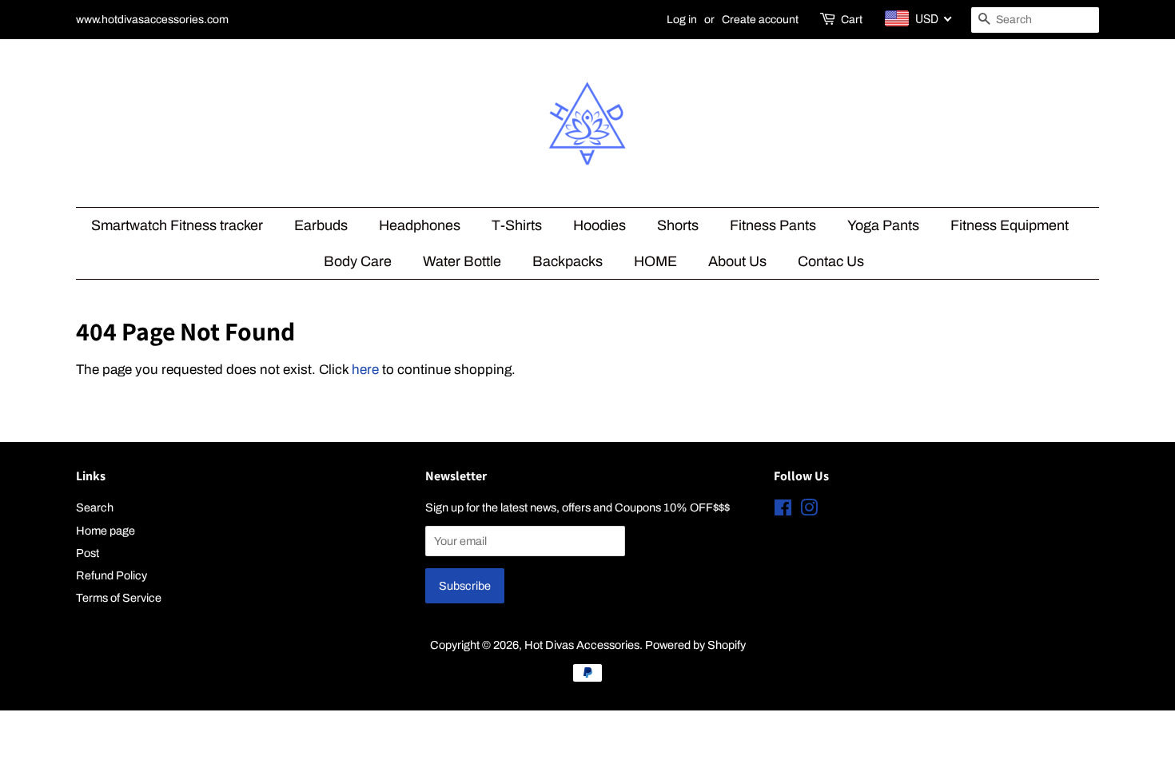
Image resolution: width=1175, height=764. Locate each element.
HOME (655, 261)
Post (87, 553)
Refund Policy (111, 575)
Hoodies (599, 225)
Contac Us (831, 261)
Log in (682, 20)
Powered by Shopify (695, 645)
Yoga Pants (883, 225)
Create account (760, 20)
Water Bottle (462, 261)
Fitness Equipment (1009, 225)
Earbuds (321, 225)
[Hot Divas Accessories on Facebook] (783, 510)
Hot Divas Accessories (581, 645)
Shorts (678, 225)
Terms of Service (118, 597)
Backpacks (567, 261)
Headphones (419, 225)
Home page (105, 530)
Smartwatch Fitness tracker (177, 225)
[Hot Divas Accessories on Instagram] (809, 510)
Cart (851, 20)
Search (95, 507)
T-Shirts (517, 225)
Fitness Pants (773, 225)
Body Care (358, 261)
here (365, 369)
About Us (737, 261)
